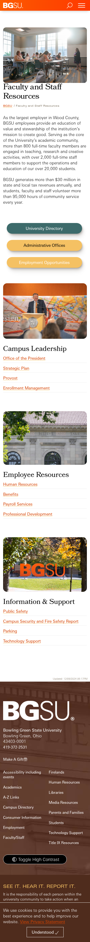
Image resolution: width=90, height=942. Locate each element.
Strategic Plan (16, 368)
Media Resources (63, 802)
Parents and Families (66, 812)
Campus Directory (18, 807)
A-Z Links (11, 797)
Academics (12, 787)
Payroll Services (17, 503)
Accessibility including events (22, 774)
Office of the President (24, 358)
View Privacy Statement (42, 921)
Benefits (10, 494)
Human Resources (20, 484)
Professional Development (27, 514)
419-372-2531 (15, 747)
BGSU (7, 105)
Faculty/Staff (13, 837)
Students (56, 822)
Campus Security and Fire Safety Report (40, 621)
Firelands (56, 772)
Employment (13, 827)
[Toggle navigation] (81, 5)
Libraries (56, 792)
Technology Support (22, 640)
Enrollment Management (26, 387)
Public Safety (15, 611)
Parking (10, 630)
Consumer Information (22, 817)
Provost (10, 377)
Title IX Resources (64, 843)
